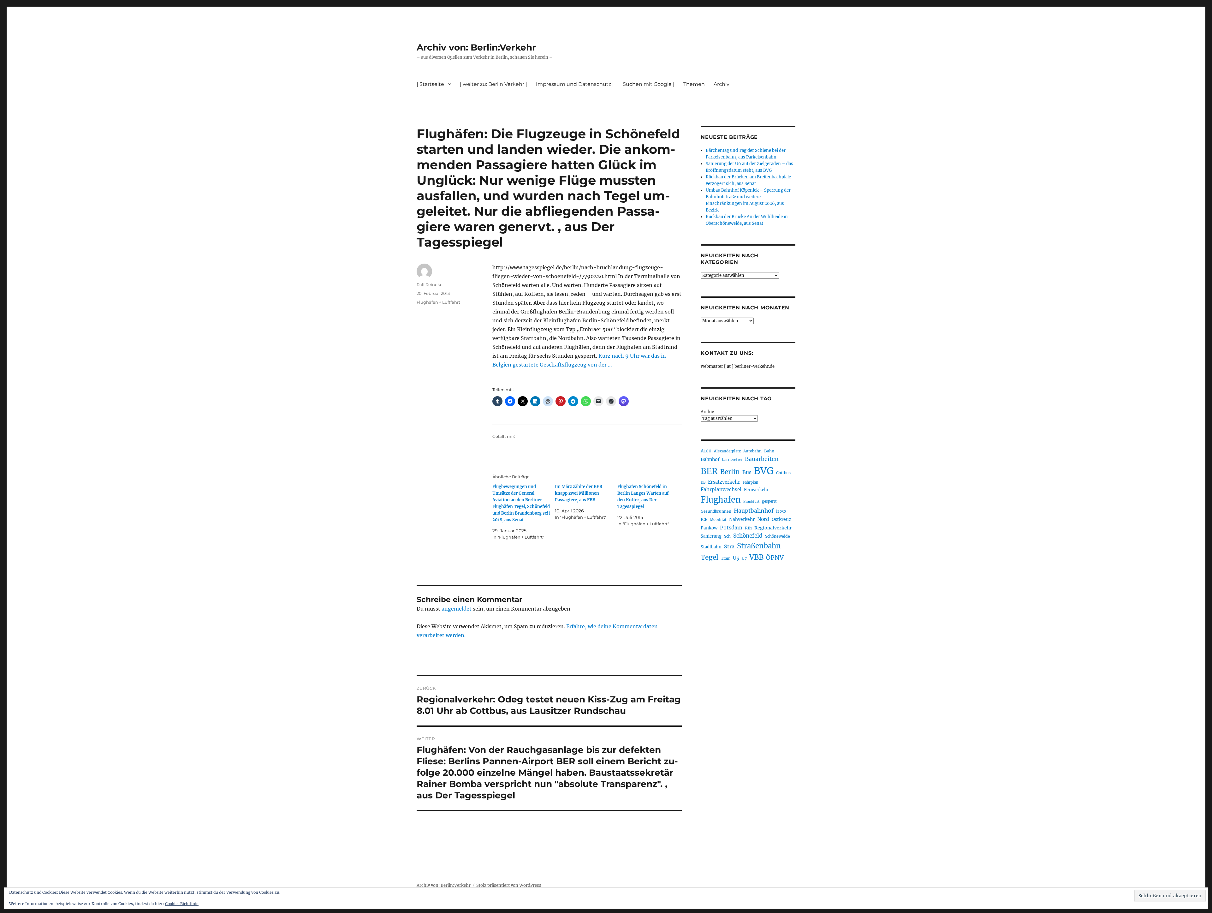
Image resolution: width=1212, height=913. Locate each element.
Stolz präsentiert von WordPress (508, 885)
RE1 (748, 528)
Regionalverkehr (773, 528)
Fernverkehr (756, 489)
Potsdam (731, 527)
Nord (763, 519)
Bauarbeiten (762, 459)
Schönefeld (748, 535)
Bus (747, 472)
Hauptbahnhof (754, 510)
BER (709, 471)
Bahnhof (710, 459)
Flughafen (721, 500)
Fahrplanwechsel (721, 489)
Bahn (769, 451)
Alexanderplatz (727, 451)
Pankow (709, 528)
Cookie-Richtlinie (182, 903)
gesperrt (769, 501)
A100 (706, 451)
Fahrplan (750, 482)
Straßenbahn (759, 545)
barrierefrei (732, 459)
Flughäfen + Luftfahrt (438, 302)
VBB (756, 557)
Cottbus (783, 472)
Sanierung (711, 536)
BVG (764, 471)
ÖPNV (775, 557)
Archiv (707, 412)
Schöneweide (777, 536)
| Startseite (430, 84)
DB (703, 482)
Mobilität (718, 519)
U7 (744, 558)
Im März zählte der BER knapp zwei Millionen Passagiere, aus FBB (578, 493)
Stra (729, 546)
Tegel (709, 557)
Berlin (730, 472)
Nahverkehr (742, 519)
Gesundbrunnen (716, 511)
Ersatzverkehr (724, 482)
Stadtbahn (711, 547)
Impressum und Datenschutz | (575, 84)
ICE (704, 519)
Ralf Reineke (430, 284)
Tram (725, 558)
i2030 (781, 511)
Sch (727, 536)
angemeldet (457, 609)
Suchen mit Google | (648, 84)
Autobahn (752, 451)
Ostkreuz (781, 519)
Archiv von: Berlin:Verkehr (476, 47)
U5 (736, 558)
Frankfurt (751, 501)
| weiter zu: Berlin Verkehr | (493, 84)
